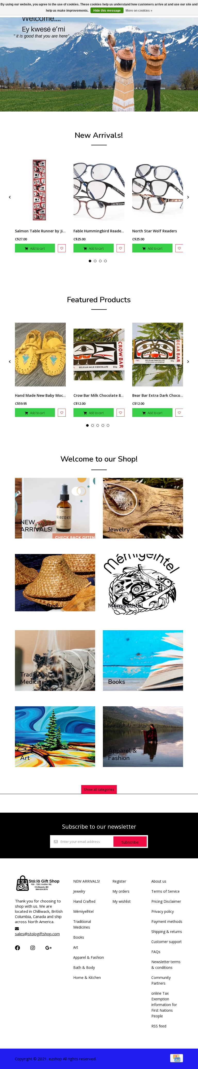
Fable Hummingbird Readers (99, 230)
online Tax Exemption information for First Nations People (164, 1004)
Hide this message (107, 10)
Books (78, 937)
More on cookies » (139, 10)
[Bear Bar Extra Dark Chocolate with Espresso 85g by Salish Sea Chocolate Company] (157, 354)
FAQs (155, 951)
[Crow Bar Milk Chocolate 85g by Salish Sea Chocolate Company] (99, 354)
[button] (90, 261)
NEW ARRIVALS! (86, 881)
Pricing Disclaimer (166, 901)
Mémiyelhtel (83, 911)
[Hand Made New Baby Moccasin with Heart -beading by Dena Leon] (40, 354)
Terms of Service (165, 891)
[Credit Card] (176, 1061)
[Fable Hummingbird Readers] (99, 190)
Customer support (166, 941)
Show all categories (99, 789)
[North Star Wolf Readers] (157, 190)
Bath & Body (84, 967)
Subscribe (130, 842)
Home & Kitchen (87, 977)
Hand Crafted (84, 901)
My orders (120, 891)
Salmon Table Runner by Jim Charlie (47, 230)
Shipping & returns (166, 931)
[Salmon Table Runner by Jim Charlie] (40, 190)
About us (158, 881)
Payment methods (166, 921)
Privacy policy (162, 911)
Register (119, 881)
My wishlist (121, 901)
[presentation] (10, 197)
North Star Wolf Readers (154, 230)
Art (75, 947)
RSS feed (158, 1026)
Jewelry (79, 891)
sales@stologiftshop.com (37, 933)
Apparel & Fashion (88, 957)
